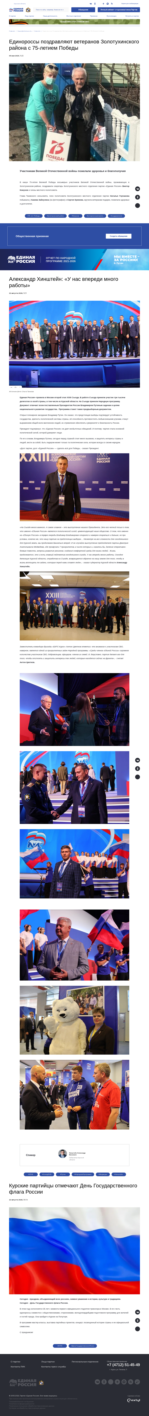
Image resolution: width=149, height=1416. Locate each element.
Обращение (83, 10)
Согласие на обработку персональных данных (27, 1408)
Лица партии (29, 16)
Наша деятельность (50, 16)
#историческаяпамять (95, 216)
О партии (12, 16)
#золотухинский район (55, 216)
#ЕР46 (30, 1174)
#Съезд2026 (46, 1174)
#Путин (63, 1174)
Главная (12, 31)
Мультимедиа (111, 16)
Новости (37, 31)
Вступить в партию (132, 16)
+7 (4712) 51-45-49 (123, 1364)
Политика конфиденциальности (21, 1404)
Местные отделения (73, 16)
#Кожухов (75, 216)
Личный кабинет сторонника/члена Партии (118, 10)
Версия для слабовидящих (129, 3)
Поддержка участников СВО (74, 22)
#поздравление (116, 216)
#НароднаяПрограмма (83, 1174)
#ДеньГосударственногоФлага (82, 1346)
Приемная (94, 16)
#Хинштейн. (118, 1174)
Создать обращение (118, 236)
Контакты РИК (18, 1367)
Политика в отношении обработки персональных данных (31, 1406)
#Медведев (103, 1174)
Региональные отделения (85, 1362)
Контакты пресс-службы (53, 1367)
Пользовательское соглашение (21, 1402)
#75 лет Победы (34, 216)
